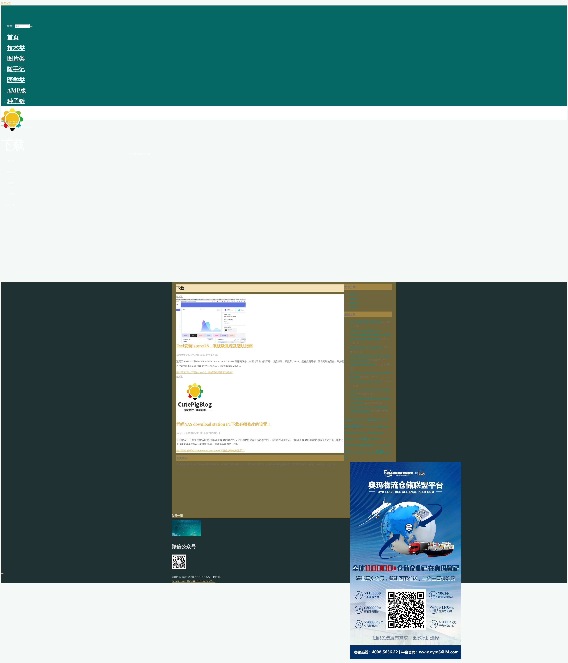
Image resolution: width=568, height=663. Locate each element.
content (358, 419)
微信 (385, 445)
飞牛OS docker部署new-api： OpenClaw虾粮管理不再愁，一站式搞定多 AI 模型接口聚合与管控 (370, 334)
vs (371, 438)
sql (354, 439)
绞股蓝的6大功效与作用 (362, 364)
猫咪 (362, 452)
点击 (357, 452)
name (386, 426)
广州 (381, 445)
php (369, 432)
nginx (356, 432)
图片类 (353, 298)
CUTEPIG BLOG (12, 122)
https (357, 425)
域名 (377, 445)
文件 (352, 452)
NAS (346, 432)
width (376, 438)
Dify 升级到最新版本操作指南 (365, 321)
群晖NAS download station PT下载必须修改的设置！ (223, 424)
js (368, 427)
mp (379, 426)
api (345, 419)
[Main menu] (2, 125)
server (348, 438)
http (347, 426)
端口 (365, 452)
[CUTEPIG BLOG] (12, 129)
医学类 (353, 294)
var (357, 439)
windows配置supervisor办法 (365, 381)
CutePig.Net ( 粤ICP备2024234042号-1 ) (194, 581)
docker (372, 419)
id (363, 426)
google (380, 419)
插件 (347, 452)
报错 (389, 445)
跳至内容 (6, 3)
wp (374, 445)
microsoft (372, 427)
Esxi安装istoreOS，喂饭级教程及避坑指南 (214, 345)
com (351, 419)
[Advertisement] (260, 489)
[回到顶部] (2, 573)
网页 (373, 452)
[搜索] (31, 26)
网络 (369, 452)
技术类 (179, 296)
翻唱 (386, 452)
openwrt (363, 433)
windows (350, 444)
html (386, 419)
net (352, 432)
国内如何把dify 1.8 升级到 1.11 (367, 347)
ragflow (381, 433)
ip (366, 426)
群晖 (380, 451)
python (375, 432)
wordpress (364, 444)
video (364, 438)
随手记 (353, 306)
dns (364, 419)
